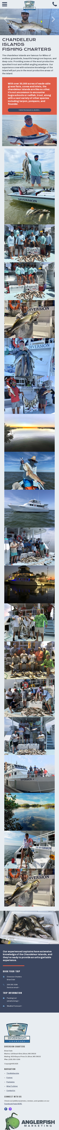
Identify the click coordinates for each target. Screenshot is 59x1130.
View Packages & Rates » (29, 110)
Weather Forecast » (14, 1006)
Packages (10, 1082)
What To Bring (12, 1086)
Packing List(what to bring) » (13, 999)
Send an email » (13, 987)
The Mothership (12, 1073)
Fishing (9, 1077)
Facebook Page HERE (13, 1104)
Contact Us (10, 1090)
